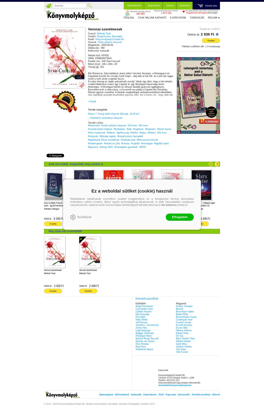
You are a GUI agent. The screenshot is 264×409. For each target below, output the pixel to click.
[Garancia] (65, 101)
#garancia (93, 147)
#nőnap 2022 (106, 147)
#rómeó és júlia (112, 143)
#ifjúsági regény (107, 136)
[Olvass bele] (79, 82)
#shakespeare (95, 143)
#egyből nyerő (161, 143)
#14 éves (132, 125)
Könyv (91, 113)
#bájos (142, 132)
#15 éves (162, 132)
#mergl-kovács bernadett (130, 136)
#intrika (134, 132)
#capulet (135, 143)
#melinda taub (128, 139)
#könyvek (93, 136)
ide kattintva (169, 204)
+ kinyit (92, 101)
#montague (147, 143)
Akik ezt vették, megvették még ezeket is (75, 164)
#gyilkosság (123, 132)
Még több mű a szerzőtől (65, 231)
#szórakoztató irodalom (100, 129)
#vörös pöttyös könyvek (113, 125)
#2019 (142, 147)
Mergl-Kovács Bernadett (109, 36)
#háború (111, 132)
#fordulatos (119, 129)
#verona (125, 143)
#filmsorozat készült (147, 139)
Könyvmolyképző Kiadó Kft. (110, 39)
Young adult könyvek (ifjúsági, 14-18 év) (118, 113)
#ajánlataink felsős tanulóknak (103, 139)
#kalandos (150, 129)
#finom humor (164, 129)
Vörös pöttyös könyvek (110, 42)
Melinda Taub (104, 33)
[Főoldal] (48, 5)
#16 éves (143, 125)
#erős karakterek (96, 132)
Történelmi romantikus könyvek (106, 118)
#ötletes (152, 132)
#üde (129, 129)
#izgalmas (138, 129)
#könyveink (94, 125)
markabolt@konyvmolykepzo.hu (174, 385)
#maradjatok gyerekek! (126, 147)
